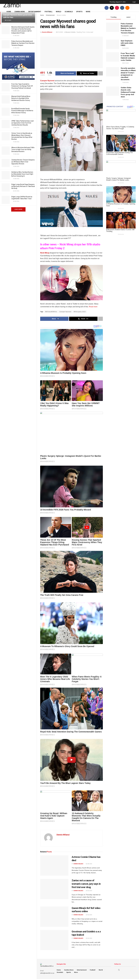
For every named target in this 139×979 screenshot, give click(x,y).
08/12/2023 (59, 32)
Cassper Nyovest (47, 81)
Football (48, 12)
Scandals (69, 12)
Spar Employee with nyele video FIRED (127, 43)
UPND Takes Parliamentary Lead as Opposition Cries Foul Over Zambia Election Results (22, 123)
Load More (18, 209)
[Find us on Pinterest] (117, 8)
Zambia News (19, 12)
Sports (79, 12)
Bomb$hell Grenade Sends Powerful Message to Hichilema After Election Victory (22, 110)
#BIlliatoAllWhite (51, 311)
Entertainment (34, 12)
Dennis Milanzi (47, 32)
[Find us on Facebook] (106, 8)
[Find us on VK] (122, 8)
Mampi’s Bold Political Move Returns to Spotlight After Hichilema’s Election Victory (20, 98)
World (58, 12)
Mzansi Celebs (70, 32)
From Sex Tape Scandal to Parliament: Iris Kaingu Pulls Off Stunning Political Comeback (22, 86)
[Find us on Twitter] (112, 8)
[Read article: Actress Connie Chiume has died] (54, 865)
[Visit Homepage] (11, 4)
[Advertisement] (71, 282)
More (88, 12)
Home (9, 12)
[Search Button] (135, 8)
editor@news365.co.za (47, 973)
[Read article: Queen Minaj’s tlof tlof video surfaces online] (54, 916)
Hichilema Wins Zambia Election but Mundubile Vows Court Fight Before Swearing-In (22, 174)
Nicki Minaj (44, 253)
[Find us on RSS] (127, 8)
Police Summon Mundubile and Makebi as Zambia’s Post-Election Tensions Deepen (22, 43)
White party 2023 (80, 311)
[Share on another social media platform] (100, 73)
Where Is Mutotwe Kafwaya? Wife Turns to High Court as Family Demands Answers (22, 149)
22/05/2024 (88, 915)
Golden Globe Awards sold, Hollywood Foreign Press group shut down (128, 92)
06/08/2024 (88, 864)
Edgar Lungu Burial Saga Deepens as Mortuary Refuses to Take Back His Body (23, 186)
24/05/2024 (88, 890)
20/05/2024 (88, 938)
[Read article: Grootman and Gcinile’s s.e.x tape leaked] (54, 940)
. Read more (92, 307)
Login (134, 2)
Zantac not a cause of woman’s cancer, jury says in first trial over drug (86, 884)
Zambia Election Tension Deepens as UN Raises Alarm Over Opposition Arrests (23, 162)
